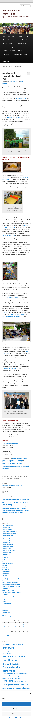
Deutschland (6, 554)
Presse (26, 36)
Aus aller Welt (6, 527)
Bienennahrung (6, 548)
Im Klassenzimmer (7, 563)
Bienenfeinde (6, 542)
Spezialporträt (6, 461)
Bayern (5, 660)
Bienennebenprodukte (18, 458)
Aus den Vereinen (7, 529)
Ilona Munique (22, 684)
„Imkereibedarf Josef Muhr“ (14, 117)
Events (20, 36)
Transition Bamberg (8, 596)
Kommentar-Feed (7, 614)
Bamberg (8, 647)
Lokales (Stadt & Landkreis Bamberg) (13, 579)
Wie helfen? (6, 54)
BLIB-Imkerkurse (12, 36)
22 (23, 630)
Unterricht (5, 598)
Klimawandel (6, 571)
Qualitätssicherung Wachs (17, 314)
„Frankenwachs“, (23, 363)
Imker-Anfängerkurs (8, 688)
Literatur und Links (7, 57)
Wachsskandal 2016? (21, 98)
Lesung (4, 575)
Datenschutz (18, 717)
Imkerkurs (27, 688)
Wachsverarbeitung (15, 466)
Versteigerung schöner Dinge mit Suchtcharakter (16, 507)
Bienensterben (6, 552)
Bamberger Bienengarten (9, 47)
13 (15, 628)
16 (27, 628)
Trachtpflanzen (6, 594)
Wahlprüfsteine (6, 603)
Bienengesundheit (7, 544)
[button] (30, 693)
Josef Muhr (13, 465)
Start (4, 36)
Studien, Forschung (8, 590)
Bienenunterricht (6, 678)
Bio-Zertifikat (10, 463)
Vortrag (4, 600)
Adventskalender (8, 644)
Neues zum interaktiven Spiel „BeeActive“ (14, 508)
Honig (25, 458)
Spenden (5, 50)
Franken (16, 681)
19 (12, 630)
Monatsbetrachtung (7, 581)
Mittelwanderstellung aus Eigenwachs (12, 316)
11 (8, 628)
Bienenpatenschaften (23, 39)
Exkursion (5, 556)
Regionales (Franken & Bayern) (15, 460)
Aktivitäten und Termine (16, 50)
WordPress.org (6, 616)
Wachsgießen (6, 466)
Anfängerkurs (20, 644)
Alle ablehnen (16, 709)
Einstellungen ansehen (16, 714)
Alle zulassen (16, 704)
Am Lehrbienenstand (8, 525)
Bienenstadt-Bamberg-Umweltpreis (20, 54)
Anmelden (5, 610)
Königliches (5, 573)
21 (19, 630)
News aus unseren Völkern (10, 582)
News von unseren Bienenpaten (11, 584)
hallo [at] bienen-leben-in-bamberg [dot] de (13, 485)
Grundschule (23, 681)
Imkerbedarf (17, 463)
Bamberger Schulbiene (8, 43)
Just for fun (5, 569)
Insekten (4, 567)
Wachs (12, 461)
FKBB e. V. (5, 558)
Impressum (25, 717)
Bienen (4, 537)
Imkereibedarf (6, 465)
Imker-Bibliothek (22, 47)
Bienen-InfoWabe (21, 43)
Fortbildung (5, 560)
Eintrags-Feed (6, 612)
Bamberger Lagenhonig (9, 39)
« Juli (7, 635)
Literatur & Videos (7, 577)
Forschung (19, 678)
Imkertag (4, 312)
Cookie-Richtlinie (9, 717)
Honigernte (12, 684)
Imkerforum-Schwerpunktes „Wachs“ (12, 297)
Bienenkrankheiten (7, 546)
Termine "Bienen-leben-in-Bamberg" (12, 592)
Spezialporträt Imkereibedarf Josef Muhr (11, 76)
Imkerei (4, 460)
